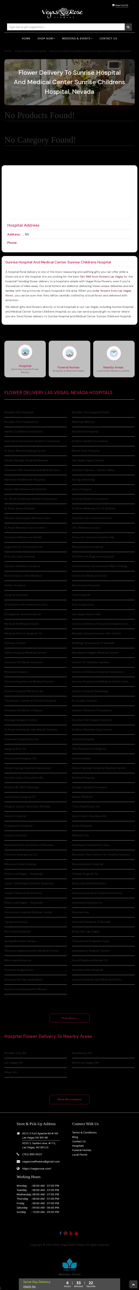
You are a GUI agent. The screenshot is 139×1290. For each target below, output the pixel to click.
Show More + (69, 1018)
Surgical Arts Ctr (15, 749)
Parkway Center (15, 643)
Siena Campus (81, 489)
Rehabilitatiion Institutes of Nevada (28, 845)
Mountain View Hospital (20, 864)
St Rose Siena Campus (19, 508)
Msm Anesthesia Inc (17, 960)
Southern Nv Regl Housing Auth (93, 556)
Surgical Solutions (16, 595)
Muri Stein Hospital (17, 931)
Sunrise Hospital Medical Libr (24, 691)
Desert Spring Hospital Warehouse (27, 768)
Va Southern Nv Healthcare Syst (26, 604)
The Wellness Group (85, 528)
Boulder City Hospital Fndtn (91, 412)
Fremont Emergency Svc (20, 854)
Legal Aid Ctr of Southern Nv (23, 547)
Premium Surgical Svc (18, 970)
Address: (13, 234)
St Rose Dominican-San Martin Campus (30, 729)
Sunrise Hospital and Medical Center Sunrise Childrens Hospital (103, 681)
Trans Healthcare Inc (86, 806)
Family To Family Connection (23, 431)
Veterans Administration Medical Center (31, 951)
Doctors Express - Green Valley (93, 470)
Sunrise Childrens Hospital (22, 566)
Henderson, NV (82, 1053)
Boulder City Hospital (18, 412)
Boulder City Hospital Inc (21, 422)
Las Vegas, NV (13, 1063)
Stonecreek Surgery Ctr (20, 758)
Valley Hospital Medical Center (25, 653)
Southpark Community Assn (90, 845)
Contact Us (108, 38)
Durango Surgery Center (20, 720)
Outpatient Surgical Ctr (20, 797)
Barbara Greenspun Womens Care (27, 518)
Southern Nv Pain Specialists (23, 979)
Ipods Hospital (82, 826)
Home (26, 38)
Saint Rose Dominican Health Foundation (32, 441)
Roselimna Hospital (85, 431)
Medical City (80, 835)
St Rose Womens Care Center (24, 528)
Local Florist (79, 1154)
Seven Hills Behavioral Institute (25, 489)
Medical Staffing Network (21, 624)
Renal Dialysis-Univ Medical (22, 576)
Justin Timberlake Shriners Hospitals (29, 883)
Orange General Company (89, 787)
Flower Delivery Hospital (30, 51)
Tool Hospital (81, 595)
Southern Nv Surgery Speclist (92, 720)
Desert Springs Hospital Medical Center (99, 768)
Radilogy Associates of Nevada (93, 643)
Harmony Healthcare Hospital (24, 479)
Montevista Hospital (86, 585)
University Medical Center (89, 576)
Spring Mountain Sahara (20, 941)
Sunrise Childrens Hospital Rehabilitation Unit (103, 624)
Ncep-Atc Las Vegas (85, 931)
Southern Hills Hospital (87, 970)
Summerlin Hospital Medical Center (28, 912)
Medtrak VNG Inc (83, 422)
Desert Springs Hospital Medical (26, 460)
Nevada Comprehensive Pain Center (96, 633)
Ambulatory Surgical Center (91, 951)
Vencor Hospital (15, 816)
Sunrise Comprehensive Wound (25, 989)
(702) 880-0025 (32, 1154)
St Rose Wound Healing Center (25, 451)
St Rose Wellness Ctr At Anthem (93, 508)
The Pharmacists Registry (89, 749)
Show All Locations (69, 1099)
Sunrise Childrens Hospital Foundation (98, 672)
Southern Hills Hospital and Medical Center (33, 470)
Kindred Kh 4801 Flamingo (21, 787)
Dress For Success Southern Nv (93, 537)
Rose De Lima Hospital (19, 556)
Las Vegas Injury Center (88, 460)
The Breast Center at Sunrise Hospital (30, 701)
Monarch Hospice (16, 672)
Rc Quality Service (84, 701)
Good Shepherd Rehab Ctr (90, 960)
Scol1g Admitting (83, 479)
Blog (75, 1137)
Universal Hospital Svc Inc (21, 739)
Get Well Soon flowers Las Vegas (101, 276)
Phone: (12, 243)
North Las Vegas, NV (85, 1063)
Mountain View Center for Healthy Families (101, 854)
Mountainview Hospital (87, 547)
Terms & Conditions (84, 1132)
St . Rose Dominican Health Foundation (30, 499)
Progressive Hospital (18, 826)
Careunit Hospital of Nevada (91, 922)
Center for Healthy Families (90, 662)
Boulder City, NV (15, 1053)
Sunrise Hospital (83, 739)
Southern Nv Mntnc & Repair (23, 710)
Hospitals (78, 1145)
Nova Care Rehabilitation (89, 883)
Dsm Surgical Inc (83, 604)
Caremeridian (81, 758)
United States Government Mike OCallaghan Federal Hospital (103, 566)
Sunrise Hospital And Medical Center (97, 979)
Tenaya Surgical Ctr (85, 874)
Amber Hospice (14, 585)
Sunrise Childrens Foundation (92, 710)
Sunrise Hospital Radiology (90, 691)
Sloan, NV (10, 1072)
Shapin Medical (82, 797)
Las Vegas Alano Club (86, 614)
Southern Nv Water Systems (23, 662)
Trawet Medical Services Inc (23, 893)
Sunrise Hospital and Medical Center (29, 681)
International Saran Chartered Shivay (97, 893)
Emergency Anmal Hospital (22, 614)
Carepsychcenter (16, 922)
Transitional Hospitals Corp (90, 941)
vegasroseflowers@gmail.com (41, 1161)
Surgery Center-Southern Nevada (27, 806)
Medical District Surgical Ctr (23, 633)
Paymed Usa (80, 912)
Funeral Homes (81, 1150)
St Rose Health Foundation (90, 441)
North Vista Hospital (86, 451)
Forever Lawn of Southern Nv (23, 778)
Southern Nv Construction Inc (92, 518)
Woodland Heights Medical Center (95, 653)
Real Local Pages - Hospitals (23, 874)
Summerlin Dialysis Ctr (87, 903)
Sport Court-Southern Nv (89, 816)
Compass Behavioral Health (23, 537)
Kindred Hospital (83, 778)
